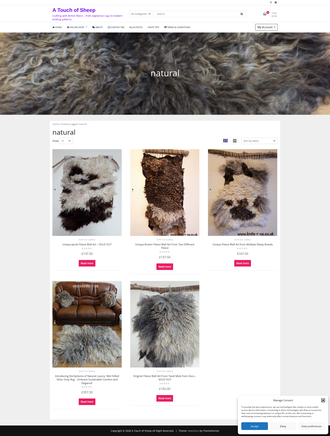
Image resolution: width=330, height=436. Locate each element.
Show (55, 140)
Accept (254, 426)
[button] (323, 400)
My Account (265, 27)
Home (55, 124)
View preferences (311, 426)
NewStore (193, 430)
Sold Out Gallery (87, 239)
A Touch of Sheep (73, 10)
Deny (283, 426)
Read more (87, 263)
